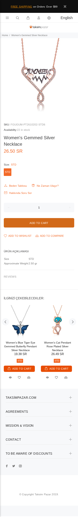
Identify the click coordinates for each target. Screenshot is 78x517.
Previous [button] (5, 321)
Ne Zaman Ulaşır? (48, 185)
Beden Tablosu (18, 185)
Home (5, 35)
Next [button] (72, 321)
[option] (39, 77)
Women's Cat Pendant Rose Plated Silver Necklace (57, 346)
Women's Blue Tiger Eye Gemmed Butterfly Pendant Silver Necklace (20, 346)
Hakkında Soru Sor (20, 192)
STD (7, 171)
